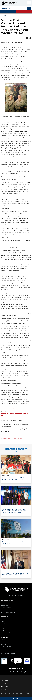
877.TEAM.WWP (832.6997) (16, 595)
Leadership (4, 621)
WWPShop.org (5, 644)
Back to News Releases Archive (12, 438)
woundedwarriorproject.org (9, 408)
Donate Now (4, 642)
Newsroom (4, 603)
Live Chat (3, 639)
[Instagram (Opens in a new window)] (10, 672)
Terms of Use (4, 683)
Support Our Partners (6, 646)
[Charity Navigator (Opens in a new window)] (27, 661)
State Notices (4, 686)
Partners (3, 649)
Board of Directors (6, 619)
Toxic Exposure (5, 610)
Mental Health (4, 605)
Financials (3, 628)
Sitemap (3, 689)
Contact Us (4, 626)
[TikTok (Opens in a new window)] (25, 672)
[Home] (9, 3)
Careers (3, 623)
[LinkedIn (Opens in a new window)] (21, 672)
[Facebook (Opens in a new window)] (6, 672)
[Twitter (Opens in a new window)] (14, 672)
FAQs (2, 630)
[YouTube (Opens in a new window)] (18, 672)
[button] (29, 2)
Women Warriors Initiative (8, 612)
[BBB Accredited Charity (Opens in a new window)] (16, 661)
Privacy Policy (4, 680)
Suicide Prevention (6, 607)
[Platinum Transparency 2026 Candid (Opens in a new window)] (4, 661)
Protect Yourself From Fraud (8, 633)
